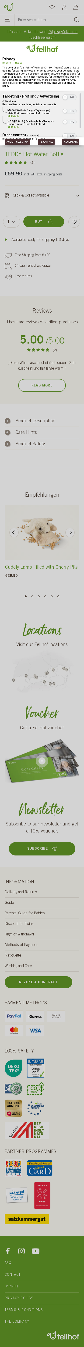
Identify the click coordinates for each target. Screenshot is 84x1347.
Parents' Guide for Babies (25, 913)
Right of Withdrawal (19, 934)
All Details (13, 116)
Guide (9, 903)
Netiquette (13, 955)
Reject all (46, 141)
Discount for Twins (19, 924)
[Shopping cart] (75, 7)
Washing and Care (18, 966)
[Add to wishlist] (74, 222)
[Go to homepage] (8, 6)
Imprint (6, 62)
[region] (42, 116)
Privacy (18, 62)
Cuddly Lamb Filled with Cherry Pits (41, 567)
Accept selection (17, 141)
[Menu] (7, 20)
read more (42, 385)
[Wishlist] (52, 7)
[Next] (70, 532)
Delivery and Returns (21, 892)
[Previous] (14, 532)
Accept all (70, 141)
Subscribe (37, 849)
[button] (65, 97)
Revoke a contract (38, 982)
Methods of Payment (21, 945)
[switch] (69, 97)
